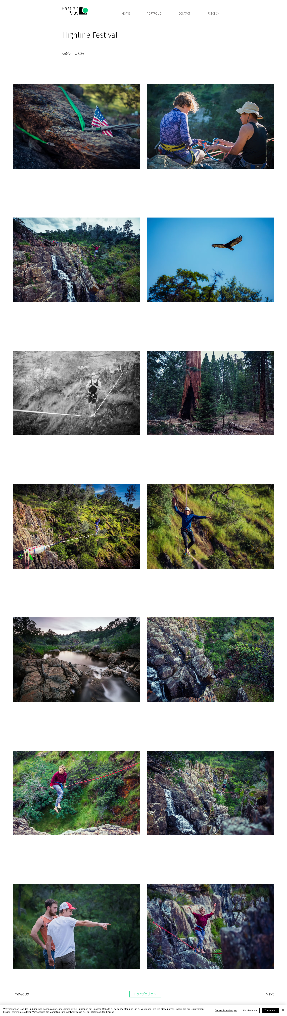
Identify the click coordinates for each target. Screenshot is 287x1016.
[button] (160, 13)
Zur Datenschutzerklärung (100, 1012)
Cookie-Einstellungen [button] (226, 1010)
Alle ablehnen (249, 1010)
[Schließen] (283, 1010)
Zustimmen (270, 1010)
